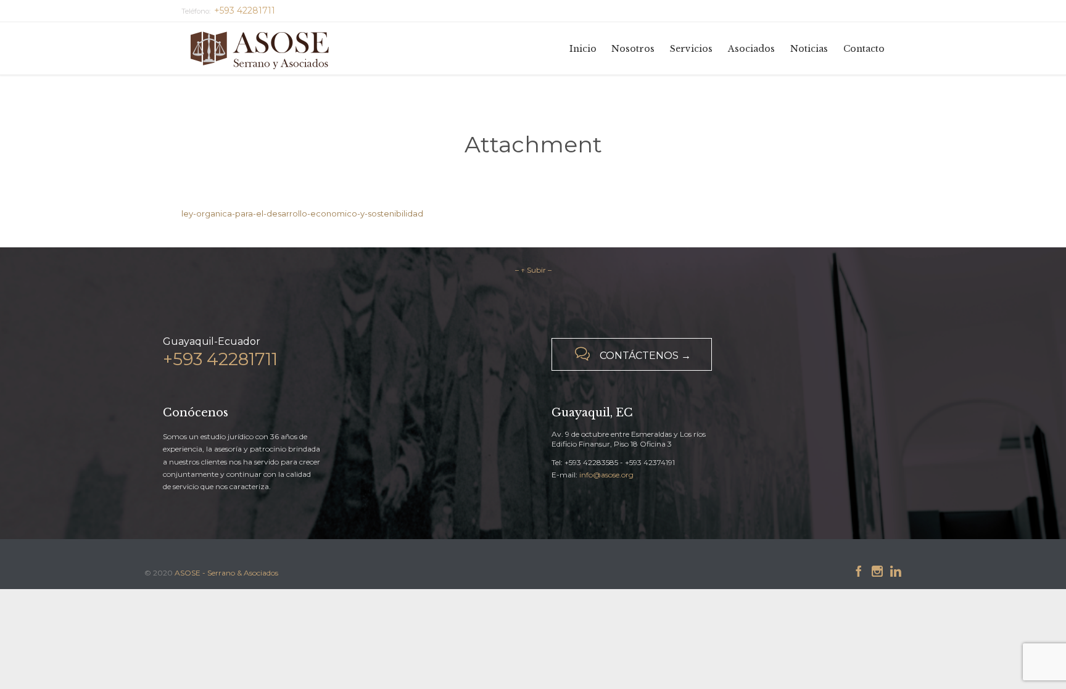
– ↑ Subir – (533, 269)
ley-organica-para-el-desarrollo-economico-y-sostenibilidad (302, 213)
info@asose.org (606, 474)
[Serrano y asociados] (264, 48)
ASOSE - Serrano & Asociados (226, 572)
